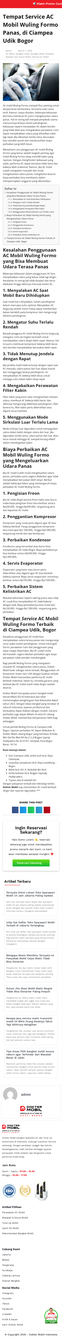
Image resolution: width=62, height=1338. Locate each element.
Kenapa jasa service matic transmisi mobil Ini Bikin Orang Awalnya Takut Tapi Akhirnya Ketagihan (29, 1021)
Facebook (7, 1309)
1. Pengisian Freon (19, 222)
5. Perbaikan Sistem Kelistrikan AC (25, 234)
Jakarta (6, 1254)
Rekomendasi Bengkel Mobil (17, 1233)
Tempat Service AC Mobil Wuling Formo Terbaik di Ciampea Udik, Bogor (31, 240)
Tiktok (5, 1303)
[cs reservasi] (51, 1316)
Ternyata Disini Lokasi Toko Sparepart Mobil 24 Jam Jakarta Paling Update (30, 894)
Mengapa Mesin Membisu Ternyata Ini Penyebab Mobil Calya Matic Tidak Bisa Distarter (30, 958)
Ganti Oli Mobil (10, 1228)
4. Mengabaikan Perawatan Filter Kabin (27, 208)
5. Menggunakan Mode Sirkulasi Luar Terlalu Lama (32, 211)
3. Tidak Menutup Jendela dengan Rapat (28, 205)
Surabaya (7, 1270)
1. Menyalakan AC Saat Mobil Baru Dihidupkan (30, 199)
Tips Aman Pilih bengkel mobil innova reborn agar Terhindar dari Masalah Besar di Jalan (30, 1054)
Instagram (8, 1293)
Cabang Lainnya (11, 1275)
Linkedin (7, 1314)
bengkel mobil (23, 54)
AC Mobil (10, 54)
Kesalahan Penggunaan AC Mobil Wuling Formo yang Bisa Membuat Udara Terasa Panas (30, 194)
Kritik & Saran (10, 1319)
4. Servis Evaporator (19, 231)
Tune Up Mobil (10, 1223)
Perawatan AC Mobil (13, 1212)
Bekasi (5, 1259)
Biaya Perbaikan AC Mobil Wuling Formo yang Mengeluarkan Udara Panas (29, 217)
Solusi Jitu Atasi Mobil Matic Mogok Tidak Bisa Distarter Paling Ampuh (29, 990)
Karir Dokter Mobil (12, 1324)
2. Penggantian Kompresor (22, 225)
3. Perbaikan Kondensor (21, 228)
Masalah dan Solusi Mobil (18, 57)
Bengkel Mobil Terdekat (42, 54)
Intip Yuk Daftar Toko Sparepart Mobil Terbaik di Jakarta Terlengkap (30, 924)
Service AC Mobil (40, 57)
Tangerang (8, 1265)
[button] (15, 810)
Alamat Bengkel (11, 1280)
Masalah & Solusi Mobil (15, 1217)
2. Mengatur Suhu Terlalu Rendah (25, 202)
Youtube (6, 1298)
